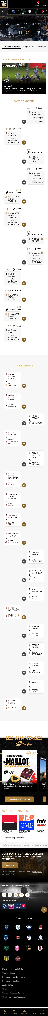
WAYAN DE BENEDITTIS (13, 516)
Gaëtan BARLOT (11, 484)
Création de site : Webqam (13, 997)
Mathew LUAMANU (36, 463)
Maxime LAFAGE (35, 690)
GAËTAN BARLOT (12, 331)
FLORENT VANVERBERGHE (12, 376)
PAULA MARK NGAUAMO (13, 476)
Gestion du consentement (13, 993)
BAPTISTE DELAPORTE (13, 609)
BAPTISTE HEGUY (36, 553)
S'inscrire (10, 865)
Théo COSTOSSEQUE (38, 120)
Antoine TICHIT (11, 523)
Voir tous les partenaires (13, 837)
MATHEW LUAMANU (36, 174)
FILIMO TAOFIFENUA (36, 159)
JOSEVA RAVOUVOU (37, 113)
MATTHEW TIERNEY (13, 535)
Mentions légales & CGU (12, 968)
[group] (21, 12)
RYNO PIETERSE (12, 134)
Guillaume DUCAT (35, 579)
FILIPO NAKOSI (11, 275)
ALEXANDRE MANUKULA (37, 572)
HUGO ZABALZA (36, 417)
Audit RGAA (7, 984)
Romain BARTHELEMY (37, 261)
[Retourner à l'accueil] (4, 8)
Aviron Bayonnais (38, 35)
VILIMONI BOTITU (12, 702)
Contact (5, 988)
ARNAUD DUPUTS (36, 240)
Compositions (28, 46)
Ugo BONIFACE (36, 671)
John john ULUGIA (35, 634)
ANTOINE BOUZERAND (12, 397)
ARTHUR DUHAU (35, 646)
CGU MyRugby (8, 972)
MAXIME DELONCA (36, 627)
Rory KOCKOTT (12, 504)
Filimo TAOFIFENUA (37, 560)
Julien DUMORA (12, 405)
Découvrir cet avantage (19, 799)
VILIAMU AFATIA (35, 665)
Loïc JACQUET (12, 384)
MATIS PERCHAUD (37, 590)
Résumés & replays (11, 46)
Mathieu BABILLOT (12, 616)
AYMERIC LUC (36, 683)
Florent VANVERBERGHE (13, 441)
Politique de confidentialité (13, 976)
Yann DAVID (12, 708)
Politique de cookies (11, 980)
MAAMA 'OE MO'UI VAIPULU (13, 199)
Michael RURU (37, 423)
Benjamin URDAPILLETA (13, 141)
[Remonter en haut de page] (44, 910)
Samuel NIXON (34, 597)
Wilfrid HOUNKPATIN (13, 541)
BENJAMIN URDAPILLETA (13, 297)
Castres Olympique (9, 35)
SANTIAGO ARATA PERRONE (13, 496)
